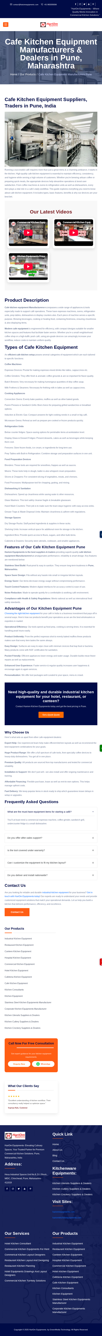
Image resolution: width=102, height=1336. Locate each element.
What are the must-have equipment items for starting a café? (39, 811)
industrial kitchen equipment (55, 892)
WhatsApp (45, 1064)
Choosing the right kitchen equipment (22, 613)
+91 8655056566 (50, 5)
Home (13, 74)
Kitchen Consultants (14, 990)
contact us (58, 1161)
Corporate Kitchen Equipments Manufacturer (25, 1009)
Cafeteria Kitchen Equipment (18, 977)
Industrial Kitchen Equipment (18, 938)
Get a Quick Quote (51, 715)
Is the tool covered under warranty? (26, 850)
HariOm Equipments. (38, 1330)
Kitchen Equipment (14, 996)
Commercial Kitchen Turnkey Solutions (25, 1280)
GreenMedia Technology (60, 1330)
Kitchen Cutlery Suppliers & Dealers (22, 1021)
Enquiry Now (19, 1064)
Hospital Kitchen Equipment (18, 958)
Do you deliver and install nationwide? (27, 875)
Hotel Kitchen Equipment (16, 970)
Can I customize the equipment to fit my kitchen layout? (36, 862)
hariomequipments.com (63, 1212)
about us (57, 1150)
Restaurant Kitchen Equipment (19, 945)
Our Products (28, 74)
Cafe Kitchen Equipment (16, 983)
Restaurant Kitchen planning (20, 1266)
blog (54, 1155)
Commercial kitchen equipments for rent (27, 1249)
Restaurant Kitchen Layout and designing (27, 1260)
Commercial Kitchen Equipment (20, 964)
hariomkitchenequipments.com (66, 1218)
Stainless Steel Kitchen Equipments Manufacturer (28, 1002)
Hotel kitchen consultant (18, 1243)
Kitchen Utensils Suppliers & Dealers (22, 1015)
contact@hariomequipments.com (25, 5)
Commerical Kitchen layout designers (25, 1254)
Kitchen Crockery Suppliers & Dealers (22, 1028)
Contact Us (17, 912)
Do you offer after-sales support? (24, 838)
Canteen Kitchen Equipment (18, 951)
